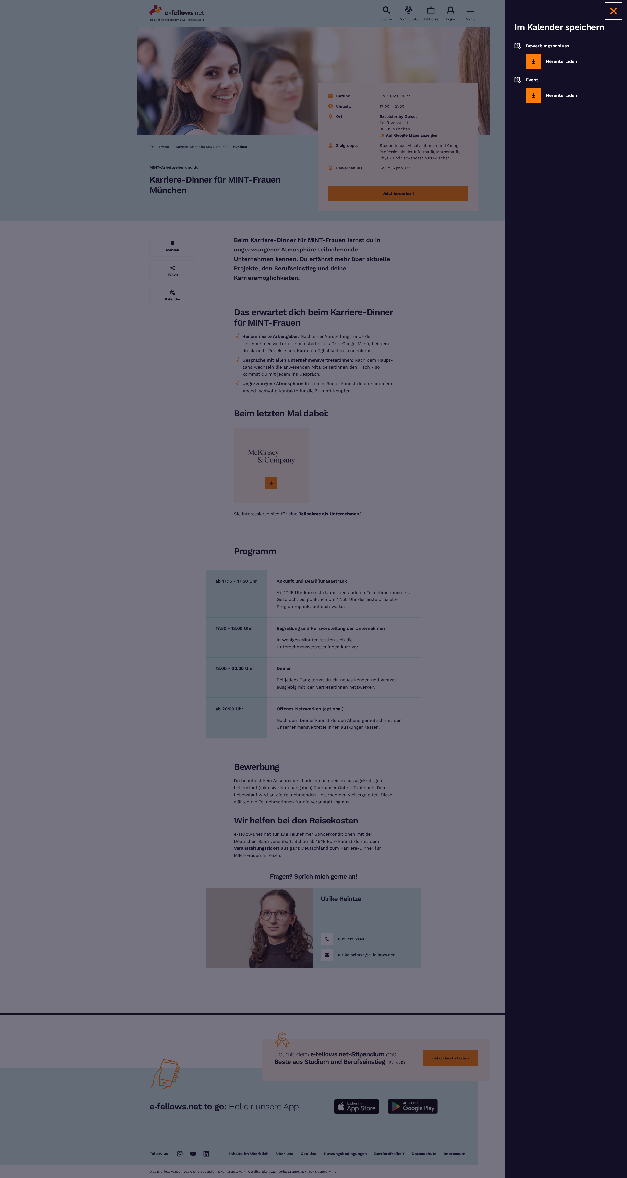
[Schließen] (613, 11)
